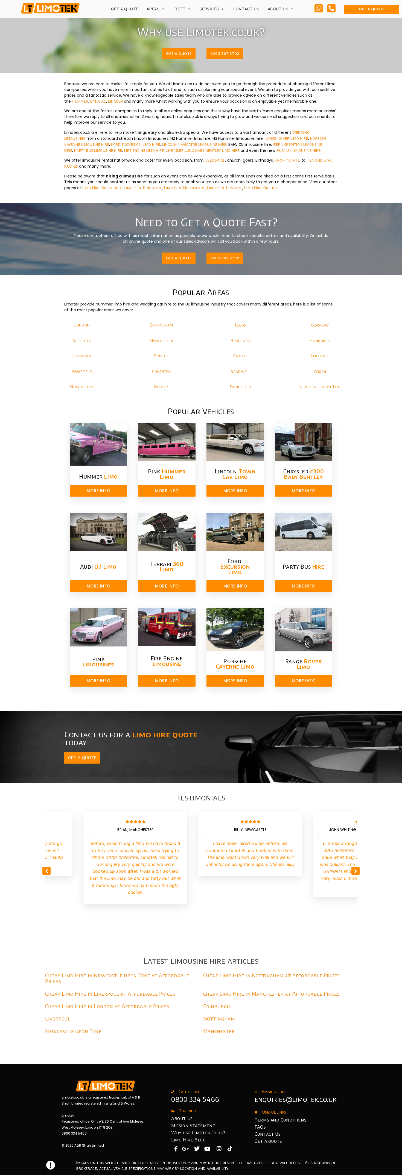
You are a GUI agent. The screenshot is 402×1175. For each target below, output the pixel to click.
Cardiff (240, 356)
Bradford (240, 340)
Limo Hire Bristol (261, 187)
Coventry (161, 371)
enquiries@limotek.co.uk (296, 1099)
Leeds (240, 325)
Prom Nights (287, 160)
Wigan (320, 371)
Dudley (161, 386)
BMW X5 (98, 101)
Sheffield (82, 340)
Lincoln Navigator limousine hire (194, 144)
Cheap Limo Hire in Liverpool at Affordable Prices (110, 993)
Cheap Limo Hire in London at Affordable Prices (107, 1006)
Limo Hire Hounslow (184, 187)
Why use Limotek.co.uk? (198, 1132)
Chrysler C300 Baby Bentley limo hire (203, 150)
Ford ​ (235, 566)
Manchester (161, 340)
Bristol (161, 356)
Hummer (80, 101)
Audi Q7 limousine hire (298, 150)
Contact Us (246, 9)
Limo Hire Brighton (143, 187)
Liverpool (82, 356)
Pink (167, 474)
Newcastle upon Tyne (320, 386)
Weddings (215, 160)
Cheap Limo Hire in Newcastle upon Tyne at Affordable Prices (117, 978)
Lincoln (115, 101)
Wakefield (82, 371)
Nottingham (82, 386)
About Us (278, 9)
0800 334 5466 (195, 1099)
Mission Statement (193, 1125)
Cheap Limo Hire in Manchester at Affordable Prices (271, 993)
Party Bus (303, 566)
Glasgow (320, 325)
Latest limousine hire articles (201, 960)
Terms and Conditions (280, 1120)
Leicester (320, 356)
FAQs (260, 1127)
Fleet (179, 9)
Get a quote (268, 1141)
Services (209, 9)
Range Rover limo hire (286, 138)
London (82, 325)
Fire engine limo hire (144, 150)
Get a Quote (124, 9)
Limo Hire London (224, 187)
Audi (98, 566)
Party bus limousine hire (98, 150)
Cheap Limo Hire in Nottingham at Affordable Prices (271, 975)
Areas (153, 9)
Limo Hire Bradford (102, 187)
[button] (355, 871)
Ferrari (166, 566)
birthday (343, 850)
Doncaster (240, 386)
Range (303, 664)
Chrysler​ (303, 474)
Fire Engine (167, 661)
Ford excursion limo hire (135, 144)
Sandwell (240, 371)
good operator (121, 857)
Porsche (235, 663)
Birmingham (161, 325)
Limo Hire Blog (188, 1140)
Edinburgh (320, 340)
